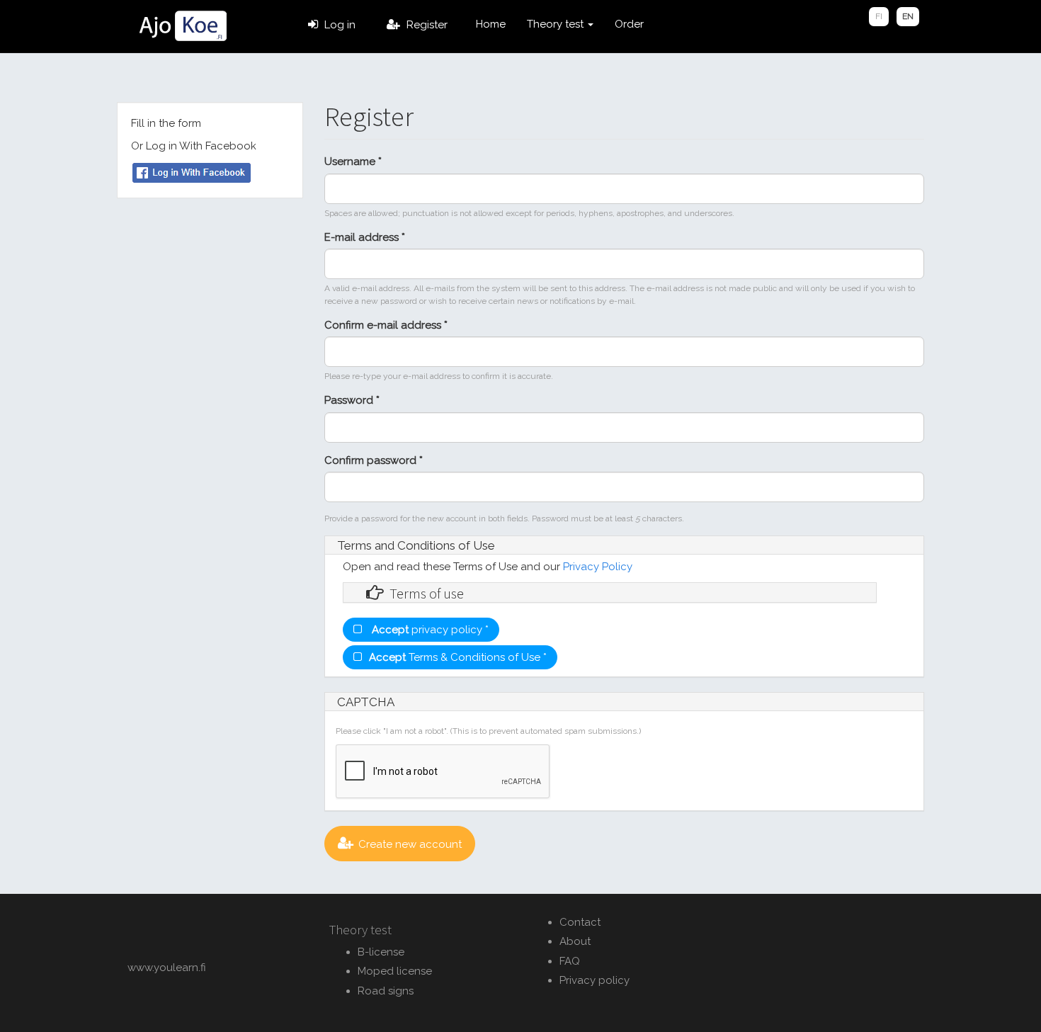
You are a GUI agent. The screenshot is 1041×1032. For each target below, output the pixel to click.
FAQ (569, 961)
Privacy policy (594, 980)
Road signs (386, 991)
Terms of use (426, 593)
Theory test (556, 24)
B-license (381, 952)
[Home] (182, 26)
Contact (580, 922)
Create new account (410, 844)
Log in (339, 24)
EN (908, 16)
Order (629, 24)
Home (491, 24)
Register (427, 24)
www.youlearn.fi (166, 967)
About (575, 941)
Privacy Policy (597, 566)
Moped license (395, 971)
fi (878, 16)
